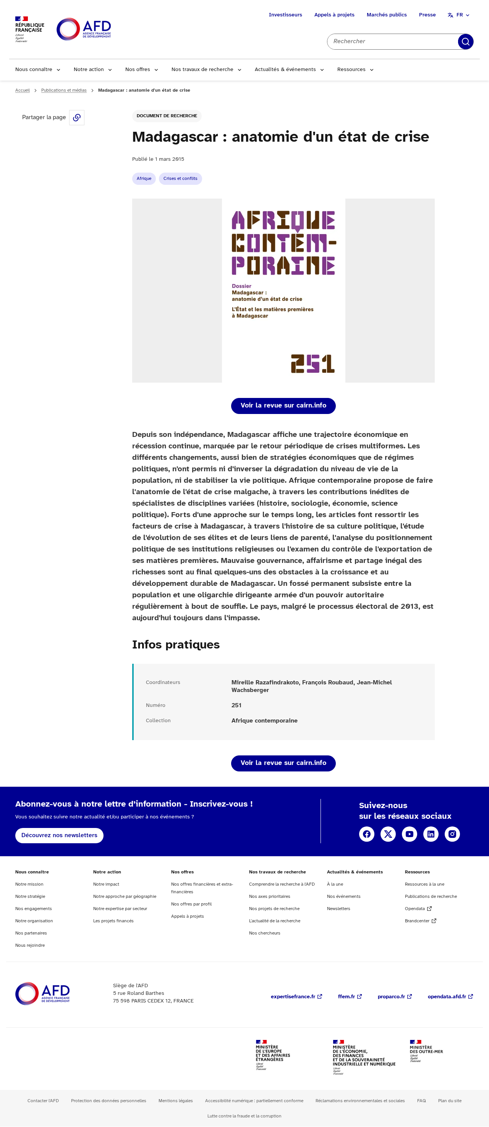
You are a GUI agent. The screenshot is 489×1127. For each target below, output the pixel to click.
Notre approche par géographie (124, 896)
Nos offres (137, 70)
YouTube (409, 834)
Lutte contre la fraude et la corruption (244, 1116)
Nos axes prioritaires (269, 896)
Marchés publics (387, 15)
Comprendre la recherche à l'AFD (282, 884)
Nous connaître (33, 70)
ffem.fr (346, 997)
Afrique (144, 178)
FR (460, 15)
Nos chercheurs (264, 933)
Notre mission (29, 884)
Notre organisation (34, 920)
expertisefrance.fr (293, 997)
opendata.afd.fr (447, 997)
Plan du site (449, 1100)
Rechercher (465, 41)
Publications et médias (64, 90)
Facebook (366, 834)
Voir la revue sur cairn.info (283, 405)
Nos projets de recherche (274, 908)
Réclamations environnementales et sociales (360, 1100)
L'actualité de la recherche (274, 920)
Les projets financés (113, 920)
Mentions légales (176, 1100)
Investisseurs (285, 15)
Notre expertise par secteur (120, 908)
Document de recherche (167, 115)
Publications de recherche (431, 896)
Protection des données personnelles (108, 1100)
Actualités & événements (285, 70)
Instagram (452, 834)
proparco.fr (391, 997)
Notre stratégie (30, 896)
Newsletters (338, 908)
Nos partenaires (31, 933)
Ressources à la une (424, 884)
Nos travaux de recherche (202, 70)
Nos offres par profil (191, 904)
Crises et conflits (181, 178)
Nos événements (344, 896)
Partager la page (76, 117)
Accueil (22, 90)
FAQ (421, 1100)
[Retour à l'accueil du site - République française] (101, 29)
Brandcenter (417, 920)
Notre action (89, 70)
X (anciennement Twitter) (388, 834)
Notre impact (106, 884)
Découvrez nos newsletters (59, 835)
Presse (427, 15)
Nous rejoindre (30, 945)
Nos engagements (33, 908)
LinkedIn (431, 834)
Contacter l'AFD (43, 1100)
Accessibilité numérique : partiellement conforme (254, 1100)
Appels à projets (334, 15)
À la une (335, 884)
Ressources (351, 70)
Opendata (415, 908)
